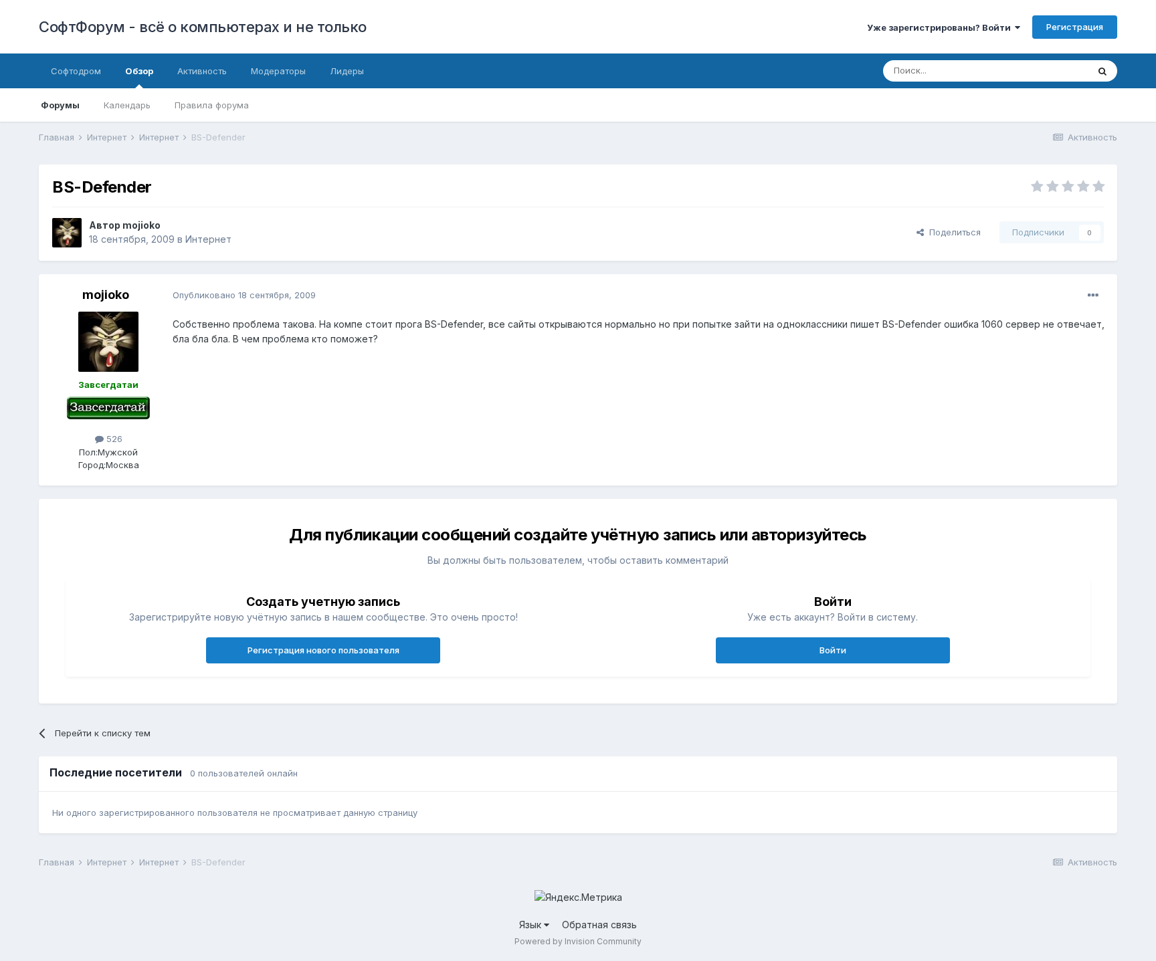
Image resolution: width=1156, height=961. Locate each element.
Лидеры (347, 71)
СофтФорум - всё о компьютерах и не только (203, 26)
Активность (202, 71)
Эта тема (1052, 71)
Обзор (139, 71)
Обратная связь (599, 924)
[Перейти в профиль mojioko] (67, 232)
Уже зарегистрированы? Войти (941, 27)
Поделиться (952, 232)
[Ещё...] (1093, 296)
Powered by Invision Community (578, 941)
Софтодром (76, 71)
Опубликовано (244, 295)
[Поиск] (1102, 71)
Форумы (60, 105)
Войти (833, 650)
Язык (531, 924)
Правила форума (212, 105)
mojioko (141, 225)
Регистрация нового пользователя (323, 650)
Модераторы (278, 71)
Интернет (208, 239)
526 (113, 438)
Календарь (127, 105)
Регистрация (1074, 26)
